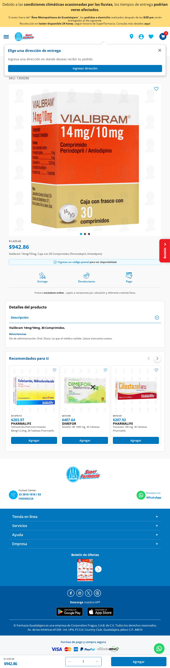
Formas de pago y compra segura (83, 642)
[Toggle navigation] (6, 36)
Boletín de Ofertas (85, 555)
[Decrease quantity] (70, 661)
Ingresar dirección (85, 68)
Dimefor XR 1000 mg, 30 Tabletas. (81, 426)
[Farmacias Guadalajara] (67, 36)
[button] (131, 36)
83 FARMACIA (30, 496)
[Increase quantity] (97, 661)
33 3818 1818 (27, 494)
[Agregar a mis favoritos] (54, 369)
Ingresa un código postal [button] (73, 262)
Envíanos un (153, 493)
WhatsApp (153, 497)
